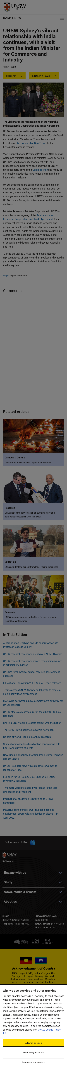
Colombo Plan (40, 169)
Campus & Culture (15, 457)
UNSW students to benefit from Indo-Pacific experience (31, 567)
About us (10, 901)
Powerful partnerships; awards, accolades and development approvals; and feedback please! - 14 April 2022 (31, 813)
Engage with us (15, 872)
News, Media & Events (20, 892)
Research (11, 75)
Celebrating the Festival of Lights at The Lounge (28, 462)
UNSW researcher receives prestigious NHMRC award (32, 654)
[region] (33, 1029)
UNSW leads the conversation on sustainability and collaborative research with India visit (30, 515)
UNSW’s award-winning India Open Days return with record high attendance (30, 619)
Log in (6, 275)
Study (8, 882)
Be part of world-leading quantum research (27, 736)
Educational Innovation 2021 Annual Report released (32, 683)
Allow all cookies (33, 1043)
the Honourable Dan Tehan (31, 143)
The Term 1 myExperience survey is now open (28, 729)
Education (10, 561)
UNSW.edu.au (8, 861)
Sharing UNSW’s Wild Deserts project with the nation (32, 722)
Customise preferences (33, 1062)
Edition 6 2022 (41, 75)
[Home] (13, 6)
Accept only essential (33, 1052)
